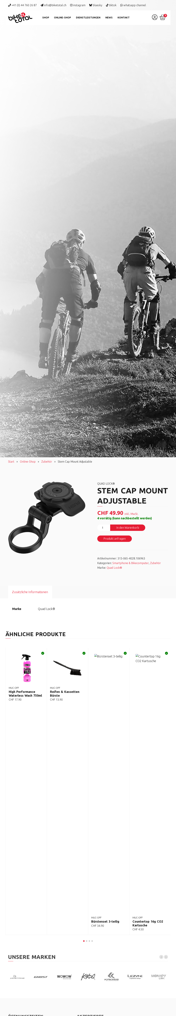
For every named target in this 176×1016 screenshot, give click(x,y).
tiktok (112, 5)
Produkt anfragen (114, 538)
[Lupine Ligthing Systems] (135, 976)
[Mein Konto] (154, 18)
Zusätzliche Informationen (30, 592)
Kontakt (124, 17)
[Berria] (17, 976)
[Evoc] (88, 976)
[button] (84, 941)
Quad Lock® (114, 567)
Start (11, 461)
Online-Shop (62, 17)
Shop (45, 17)
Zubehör (46, 461)
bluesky (97, 5)
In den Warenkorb (127, 527)
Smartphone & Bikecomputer (130, 563)
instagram (79, 5)
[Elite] (159, 976)
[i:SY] (41, 976)
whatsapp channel (134, 5)
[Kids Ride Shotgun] (64, 976)
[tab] (30, 592)
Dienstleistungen (88, 17)
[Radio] (111, 976)
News (109, 17)
